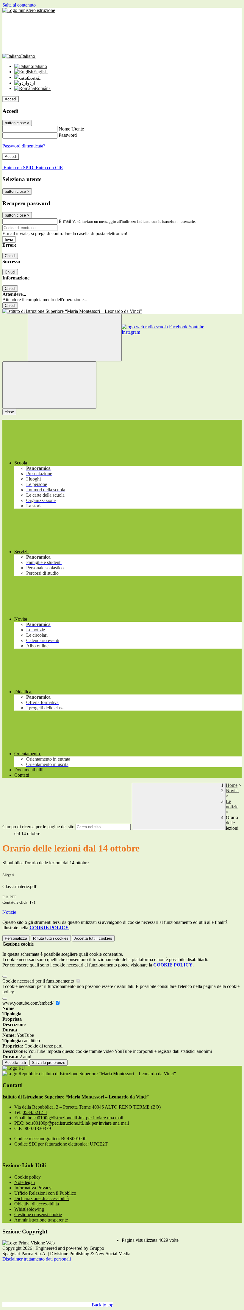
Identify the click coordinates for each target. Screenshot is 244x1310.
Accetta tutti (93, 938)
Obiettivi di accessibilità (36, 1203)
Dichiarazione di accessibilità (41, 1198)
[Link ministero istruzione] (28, 10)
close (9, 412)
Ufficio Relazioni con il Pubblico (45, 1193)
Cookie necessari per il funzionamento (38, 980)
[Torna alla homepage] (122, 311)
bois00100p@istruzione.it (75, 1117)
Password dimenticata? (23, 145)
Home (231, 785)
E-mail (65, 221)
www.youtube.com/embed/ (28, 1003)
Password (68, 135)
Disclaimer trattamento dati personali (36, 1258)
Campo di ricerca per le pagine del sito (38, 826)
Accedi (11, 99)
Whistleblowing (29, 1209)
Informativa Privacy (32, 1187)
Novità (232, 790)
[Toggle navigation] (49, 385)
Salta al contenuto (19, 4)
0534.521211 (35, 1112)
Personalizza (16, 938)
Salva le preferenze (48, 1062)
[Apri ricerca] (75, 337)
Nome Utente (71, 128)
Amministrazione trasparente (41, 1219)
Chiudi (10, 256)
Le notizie (232, 804)
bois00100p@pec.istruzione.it (77, 1123)
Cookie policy (27, 1177)
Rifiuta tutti (50, 938)
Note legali (24, 1182)
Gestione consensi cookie (38, 1214)
